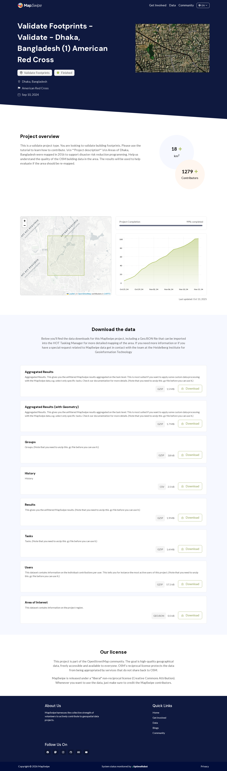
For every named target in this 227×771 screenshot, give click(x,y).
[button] (24, 220)
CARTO (107, 293)
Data (172, 5)
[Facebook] (48, 752)
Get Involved (157, 5)
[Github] (71, 752)
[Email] (86, 752)
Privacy (205, 766)
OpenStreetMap (84, 293)
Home (156, 712)
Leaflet (72, 293)
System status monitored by (116, 766)
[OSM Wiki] (79, 752)
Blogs (156, 727)
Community (186, 5)
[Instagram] (63, 752)
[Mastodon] (56, 752)
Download (192, 388)
